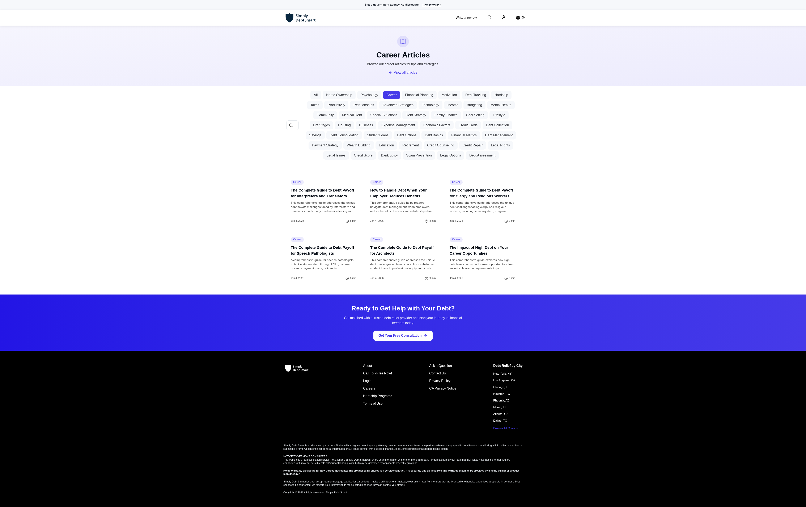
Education (386, 145)
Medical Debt (352, 115)
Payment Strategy (325, 145)
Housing (344, 125)
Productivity (336, 105)
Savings (315, 135)
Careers (369, 388)
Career (391, 95)
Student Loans (378, 135)
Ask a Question (440, 366)
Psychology (369, 95)
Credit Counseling (440, 145)
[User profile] (504, 17)
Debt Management (499, 135)
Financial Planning (419, 95)
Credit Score (363, 155)
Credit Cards (468, 125)
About (367, 366)
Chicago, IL (500, 387)
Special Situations (383, 115)
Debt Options (406, 135)
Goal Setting (475, 115)
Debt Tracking (475, 95)
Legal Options (450, 155)
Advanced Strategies (397, 105)
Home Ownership (339, 95)
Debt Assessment (482, 155)
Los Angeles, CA (504, 380)
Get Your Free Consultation (400, 335)
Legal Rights (500, 145)
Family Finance (446, 115)
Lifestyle (499, 115)
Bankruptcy (389, 155)
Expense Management (398, 125)
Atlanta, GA (500, 414)
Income (452, 105)
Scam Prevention (419, 155)
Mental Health (501, 105)
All (316, 95)
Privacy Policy (439, 381)
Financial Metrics (464, 135)
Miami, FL (499, 407)
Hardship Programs (377, 396)
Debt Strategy (416, 115)
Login (367, 381)
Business (366, 125)
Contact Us (437, 373)
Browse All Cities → (506, 428)
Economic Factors (436, 125)
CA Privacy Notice (442, 388)
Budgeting (474, 105)
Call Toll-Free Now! (377, 373)
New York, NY (502, 373)
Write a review (466, 17)
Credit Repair (473, 145)
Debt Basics (434, 135)
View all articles (405, 72)
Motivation (449, 95)
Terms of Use (373, 403)
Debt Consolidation (344, 135)
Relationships (363, 105)
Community (325, 115)
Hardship (501, 95)
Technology (430, 105)
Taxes (314, 105)
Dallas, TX (500, 420)
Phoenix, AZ (501, 400)
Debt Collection (497, 125)
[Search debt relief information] (489, 17)
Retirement (410, 145)
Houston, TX (501, 393)
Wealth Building (358, 145)
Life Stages (321, 125)
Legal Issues (336, 155)
